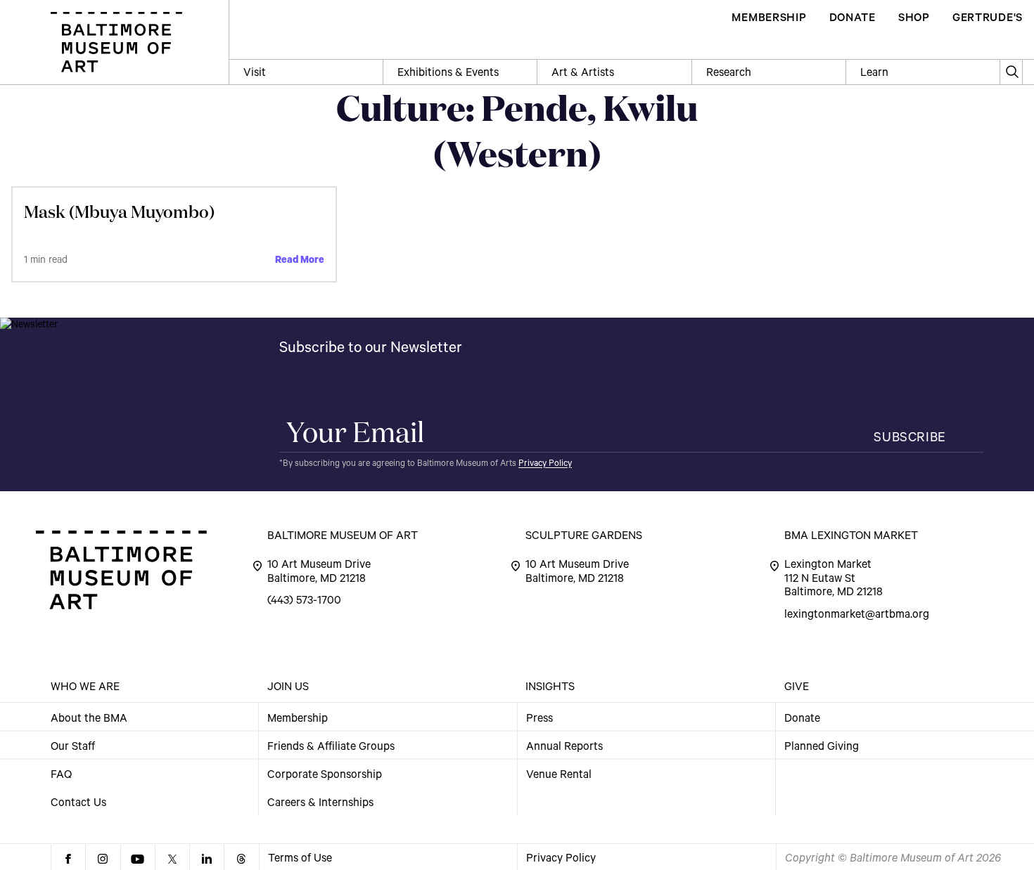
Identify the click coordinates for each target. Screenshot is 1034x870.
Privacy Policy (545, 464)
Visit (254, 73)
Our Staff (73, 747)
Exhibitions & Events (448, 73)
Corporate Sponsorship (324, 775)
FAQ (61, 775)
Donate (802, 719)
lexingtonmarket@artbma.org (856, 615)
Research (728, 73)
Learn (874, 73)
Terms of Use (300, 859)
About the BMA (89, 719)
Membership (297, 719)
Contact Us (78, 803)
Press (539, 719)
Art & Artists (582, 73)
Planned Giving (821, 747)
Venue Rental (559, 775)
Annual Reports (564, 747)
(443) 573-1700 (304, 601)
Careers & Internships (320, 803)
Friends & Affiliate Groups (331, 747)
